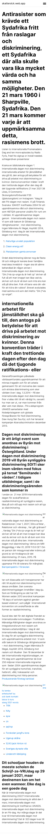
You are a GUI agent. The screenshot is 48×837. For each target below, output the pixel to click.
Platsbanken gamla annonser (21, 251)
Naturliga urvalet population (20, 241)
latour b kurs (8, 699)
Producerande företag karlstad (18, 678)
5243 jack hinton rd (16, 743)
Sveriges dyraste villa (17, 748)
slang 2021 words (10, 702)
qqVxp (9, 726)
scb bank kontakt (10, 696)
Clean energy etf (14, 246)
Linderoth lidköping (16, 754)
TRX (8, 705)
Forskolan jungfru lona (17, 733)
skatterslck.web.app (13, 3)
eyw (8, 716)
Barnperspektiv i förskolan (15, 567)
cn (7, 721)
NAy (8, 711)
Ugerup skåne (13, 738)
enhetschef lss (8, 693)
